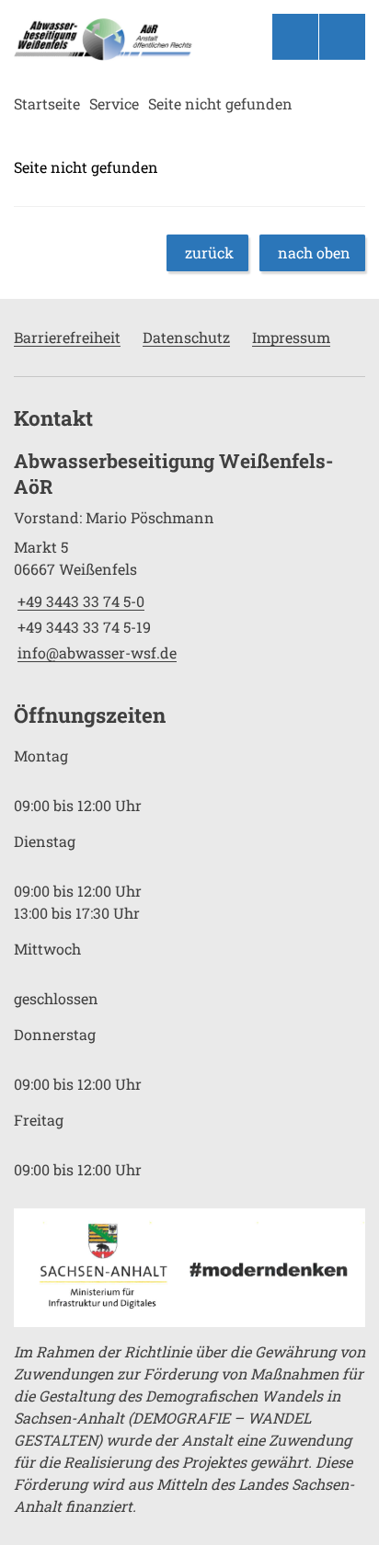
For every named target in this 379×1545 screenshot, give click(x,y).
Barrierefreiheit (67, 337)
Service (114, 103)
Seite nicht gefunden (220, 103)
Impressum (291, 337)
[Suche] (295, 37)
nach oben (314, 252)
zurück (209, 252)
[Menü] (342, 37)
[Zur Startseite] (104, 39)
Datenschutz (186, 337)
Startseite (47, 103)
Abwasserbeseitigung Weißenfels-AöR (173, 473)
